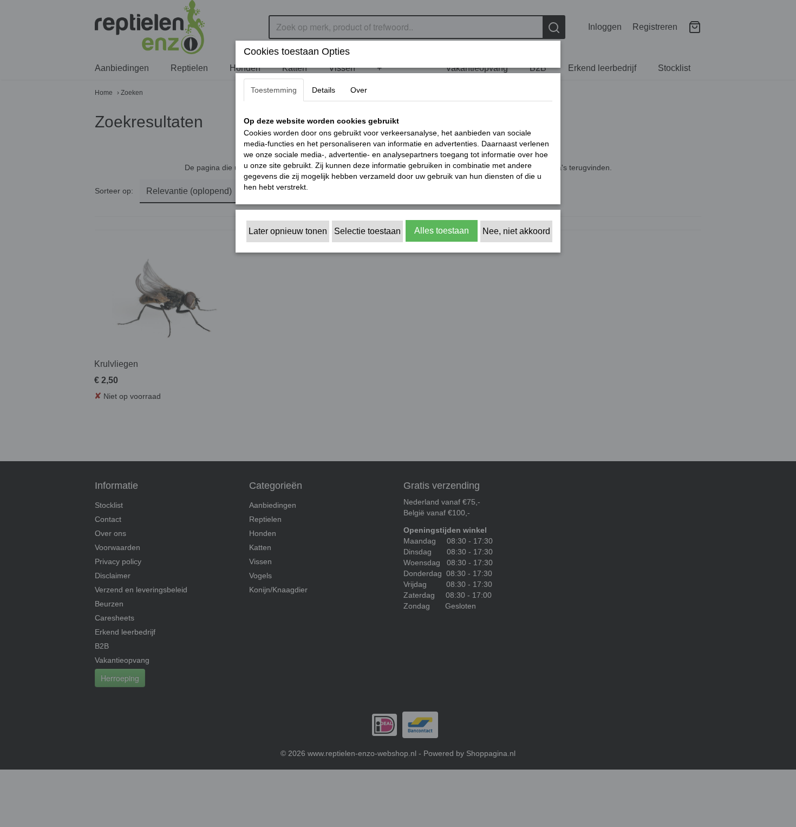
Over (358, 90)
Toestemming (274, 90)
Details (323, 90)
